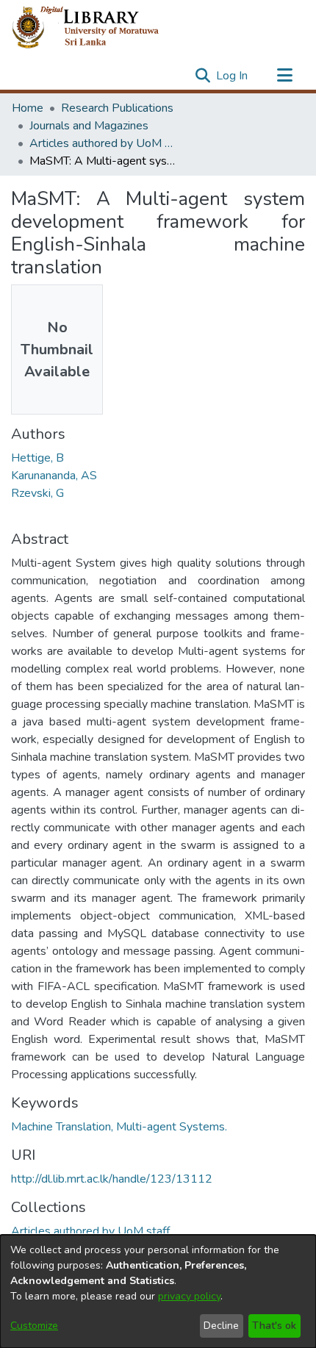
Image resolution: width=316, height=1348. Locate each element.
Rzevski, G (37, 493)
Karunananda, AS (54, 475)
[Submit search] (202, 76)
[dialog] (158, 1291)
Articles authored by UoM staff (102, 143)
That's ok (274, 1326)
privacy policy (189, 1296)
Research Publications (117, 108)
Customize (34, 1326)
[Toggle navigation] (284, 76)
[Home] (97, 28)
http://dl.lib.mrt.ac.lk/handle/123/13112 (111, 1179)
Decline (221, 1326)
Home (27, 108)
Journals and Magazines (88, 126)
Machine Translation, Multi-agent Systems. (119, 1127)
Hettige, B (37, 458)
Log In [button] (232, 76)
